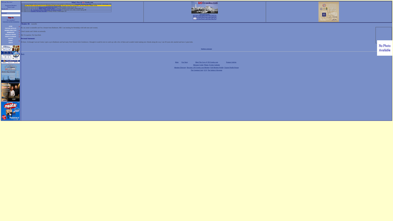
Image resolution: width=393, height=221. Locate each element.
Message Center (198, 65)
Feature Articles (231, 62)
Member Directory (180, 67)
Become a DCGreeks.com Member (198, 67)
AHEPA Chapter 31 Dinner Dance (47, 8)
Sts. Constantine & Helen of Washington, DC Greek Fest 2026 (46, 9)
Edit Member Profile (217, 67)
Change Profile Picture (231, 67)
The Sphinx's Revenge (215, 70)
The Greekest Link (197, 70)
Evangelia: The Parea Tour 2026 (83, 4)
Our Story (184, 62)
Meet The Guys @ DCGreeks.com (206, 62)
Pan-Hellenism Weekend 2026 (53, 5)
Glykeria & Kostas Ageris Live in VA (48, 7)
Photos (206, 65)
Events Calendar (214, 65)
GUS (205, 70)
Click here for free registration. (11, 22)
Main (176, 62)
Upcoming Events (205, 14)
